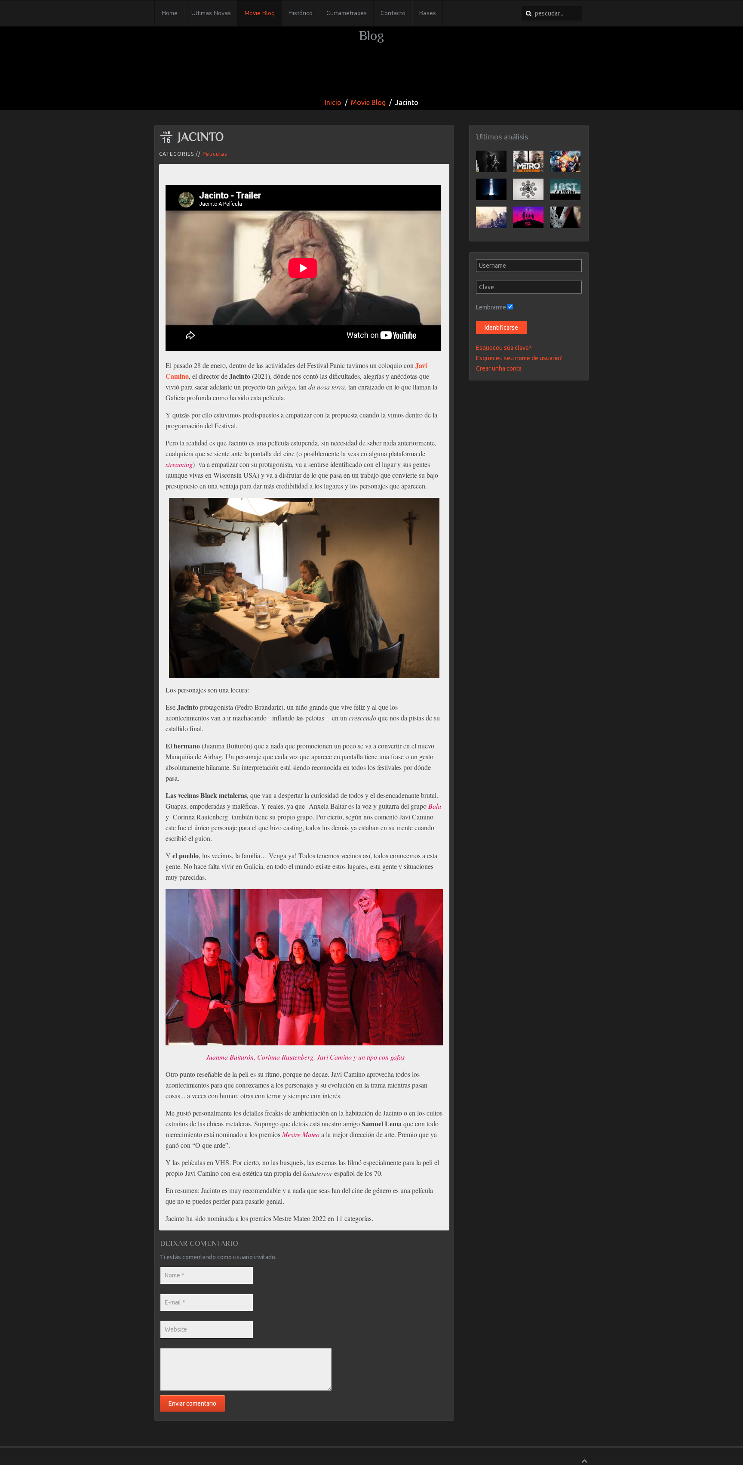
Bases (427, 13)
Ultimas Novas (211, 13)
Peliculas (215, 154)
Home (170, 13)
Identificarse (501, 327)
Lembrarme (491, 307)
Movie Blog (260, 13)
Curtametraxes (346, 13)
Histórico (301, 13)
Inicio (333, 102)
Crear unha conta (499, 368)
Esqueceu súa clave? (503, 347)
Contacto (393, 13)
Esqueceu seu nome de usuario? (519, 358)
